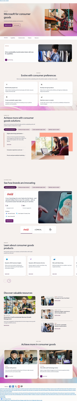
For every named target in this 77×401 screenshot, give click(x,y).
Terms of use (29, 400)
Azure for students (8, 391)
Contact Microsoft (13, 400)
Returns (1, 390)
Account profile (56, 388)
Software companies (36, 394)
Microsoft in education (13, 390)
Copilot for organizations (15, 388)
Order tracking (6, 390)
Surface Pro (2, 388)
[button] (8, 25)
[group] (38, 53)
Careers (46, 394)
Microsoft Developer (54, 393)
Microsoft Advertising (30, 393)
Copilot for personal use (25, 388)
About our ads (39, 400)
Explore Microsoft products (41, 388)
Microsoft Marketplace (17, 394)
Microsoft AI (2, 393)
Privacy (18, 400)
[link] (6, 38)
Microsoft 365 (33, 388)
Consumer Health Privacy (5, 400)
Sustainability (2, 396)
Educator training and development (62, 390)
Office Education (51, 390)
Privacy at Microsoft (65, 394)
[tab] (10, 129)
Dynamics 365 (17, 393)
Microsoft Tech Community (7, 394)
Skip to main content (4, 0)
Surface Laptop (8, 388)
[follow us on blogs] (22, 386)
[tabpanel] (38, 152)
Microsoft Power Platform (27, 394)
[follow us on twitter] (16, 386)
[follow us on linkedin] (13, 386)
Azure (13, 393)
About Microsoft (51, 394)
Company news (58, 394)
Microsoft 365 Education (43, 390)
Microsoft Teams (46, 393)
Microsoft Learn (61, 393)
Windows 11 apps (49, 388)
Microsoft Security (8, 393)
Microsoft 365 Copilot (39, 393)
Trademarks (34, 400)
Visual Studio (42, 394)
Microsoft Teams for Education (32, 390)
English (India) (2, 397)
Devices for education (22, 390)
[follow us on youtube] (19, 386)
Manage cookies (23, 400)
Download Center (62, 388)
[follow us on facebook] (10, 386)
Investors (71, 394)
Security (74, 394)
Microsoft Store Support (71, 388)
